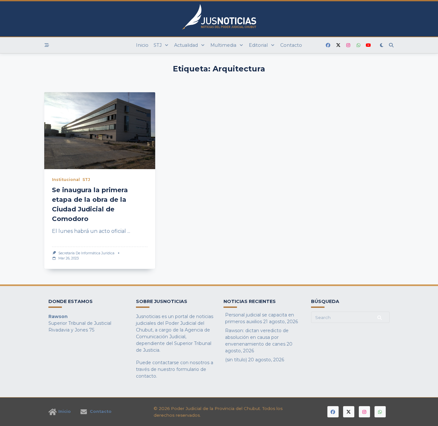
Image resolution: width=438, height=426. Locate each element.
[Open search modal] (391, 45)
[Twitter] (338, 45)
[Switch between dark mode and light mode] (382, 45)
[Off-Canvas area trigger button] (47, 45)
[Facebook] (328, 45)
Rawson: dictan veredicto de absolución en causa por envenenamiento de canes (257, 337)
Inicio (142, 45)
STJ (158, 45)
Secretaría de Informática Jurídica (86, 253)
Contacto (291, 45)
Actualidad (186, 45)
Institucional (66, 179)
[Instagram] (348, 45)
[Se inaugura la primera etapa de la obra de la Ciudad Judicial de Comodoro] (99, 130)
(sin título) (236, 360)
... (128, 231)
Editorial (258, 45)
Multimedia (223, 45)
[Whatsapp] (358, 45)
